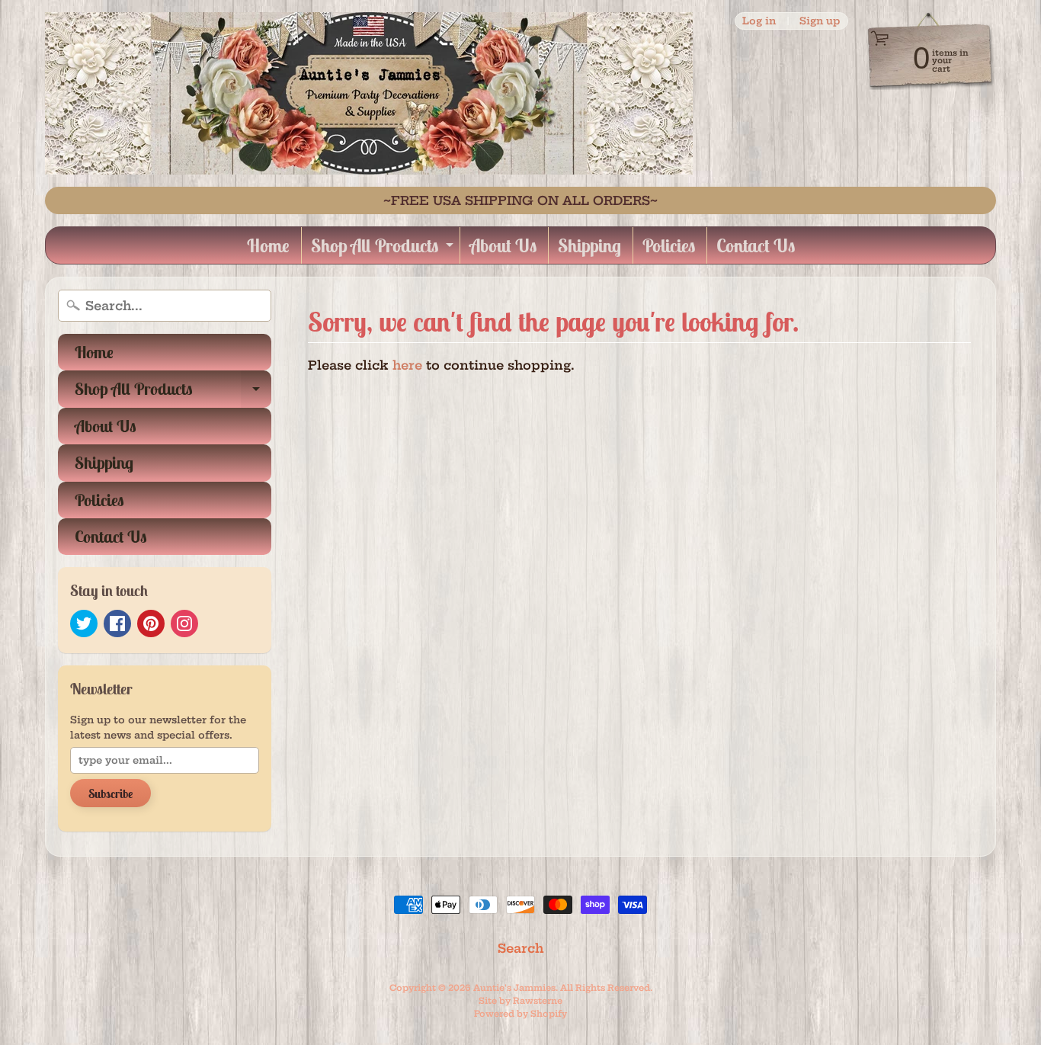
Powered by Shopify (520, 1013)
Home (268, 245)
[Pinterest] (151, 623)
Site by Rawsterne (520, 1000)
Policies (668, 245)
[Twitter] (84, 623)
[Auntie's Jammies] (369, 93)
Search (520, 948)
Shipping (589, 245)
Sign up (819, 21)
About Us (503, 245)
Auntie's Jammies (514, 987)
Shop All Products (384, 249)
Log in (759, 21)
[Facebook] (117, 623)
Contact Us (755, 245)
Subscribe (110, 793)
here (407, 365)
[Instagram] (184, 623)
